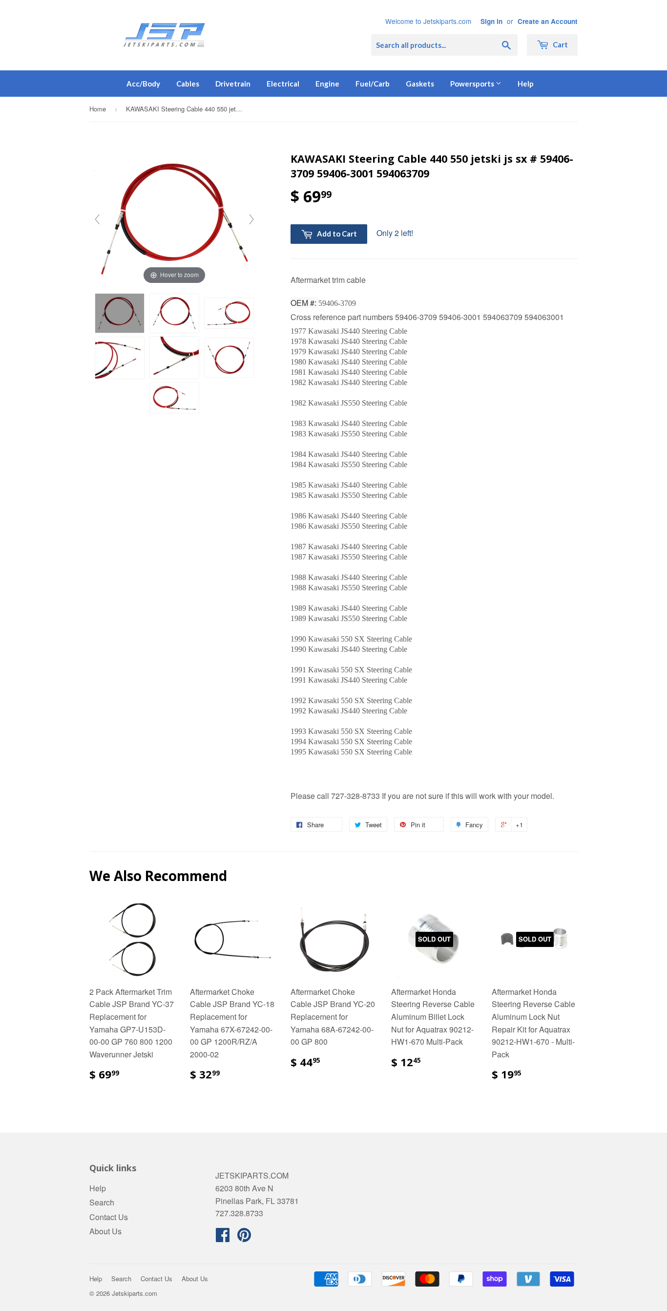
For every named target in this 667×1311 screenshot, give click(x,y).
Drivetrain (232, 83)
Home (97, 108)
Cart (559, 44)
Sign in (491, 21)
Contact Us (108, 1217)
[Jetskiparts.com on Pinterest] (244, 1237)
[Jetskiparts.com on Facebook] (222, 1237)
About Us (105, 1231)
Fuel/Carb (372, 83)
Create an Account (548, 21)
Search (101, 1202)
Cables (187, 83)
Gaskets (420, 83)
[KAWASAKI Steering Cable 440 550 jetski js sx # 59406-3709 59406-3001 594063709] (119, 313)
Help (526, 83)
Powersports (473, 83)
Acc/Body (143, 83)
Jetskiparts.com (134, 1293)
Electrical (283, 83)
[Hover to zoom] (174, 218)
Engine (327, 83)
